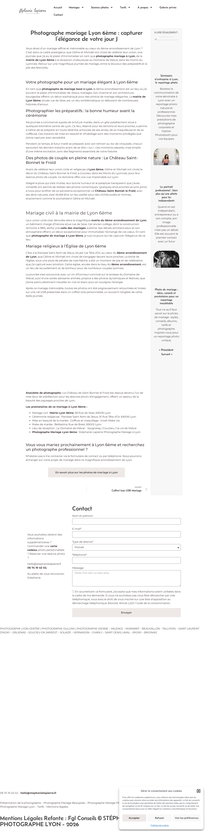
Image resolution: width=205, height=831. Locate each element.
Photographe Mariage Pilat (105, 802)
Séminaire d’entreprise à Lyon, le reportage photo (166, 79)
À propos (143, 7)
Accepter (134, 817)
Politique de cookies (160, 825)
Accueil (57, 7)
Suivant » (166, 354)
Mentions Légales (21, 818)
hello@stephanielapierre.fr (44, 563)
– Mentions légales (56, 806)
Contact (58, 14)
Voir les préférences (186, 817)
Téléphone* (79, 555)
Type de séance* (82, 542)
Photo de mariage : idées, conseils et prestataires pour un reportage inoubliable (166, 296)
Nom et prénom (82, 516)
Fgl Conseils (82, 818)
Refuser (159, 817)
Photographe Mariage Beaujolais (64, 802)
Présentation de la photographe (20, 802)
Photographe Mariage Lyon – (18, 806)
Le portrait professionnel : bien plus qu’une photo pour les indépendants (166, 193)
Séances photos (100, 7)
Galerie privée (168, 7)
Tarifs (123, 7)
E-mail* (76, 529)
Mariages (74, 7)
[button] (198, 791)
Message (77, 568)
